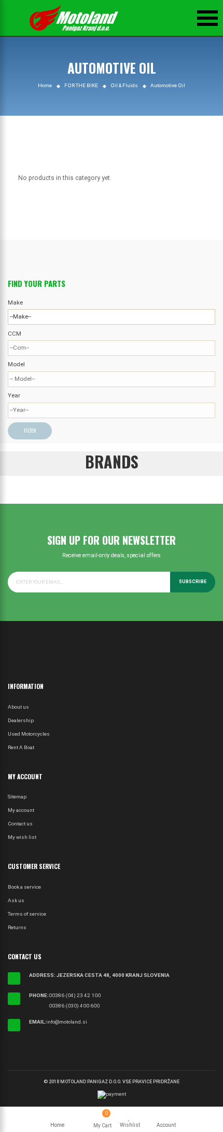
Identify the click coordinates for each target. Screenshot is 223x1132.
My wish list (22, 837)
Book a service (24, 887)
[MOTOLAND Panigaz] (74, 18)
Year (14, 395)
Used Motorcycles (29, 734)
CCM (14, 333)
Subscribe (192, 581)
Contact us (20, 823)
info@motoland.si (66, 1022)
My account (21, 810)
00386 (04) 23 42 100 (75, 995)
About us (18, 707)
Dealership (21, 720)
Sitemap (17, 796)
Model (16, 364)
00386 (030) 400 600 (74, 1006)
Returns (17, 927)
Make (15, 302)
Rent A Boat (21, 747)
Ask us (16, 900)
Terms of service (27, 914)
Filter (30, 430)
